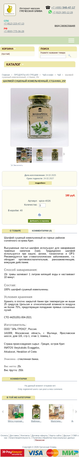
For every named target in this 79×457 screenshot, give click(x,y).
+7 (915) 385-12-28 (63, 12)
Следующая (64, 154)
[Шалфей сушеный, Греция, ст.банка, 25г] (24, 162)
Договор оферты (40, 435)
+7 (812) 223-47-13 (14, 23)
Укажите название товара (52, 53)
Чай (59, 75)
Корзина (7, 48)
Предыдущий (3, 411)
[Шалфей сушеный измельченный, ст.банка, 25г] (39, 162)
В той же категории (18, 397)
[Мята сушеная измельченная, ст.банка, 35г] (16, 419)
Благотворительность (19, 438)
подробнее (40, 183)
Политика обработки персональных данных (53, 438)
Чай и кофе (47, 75)
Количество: (30, 204)
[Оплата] (39, 456)
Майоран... (36, 421)
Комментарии (18, 379)
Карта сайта (55, 435)
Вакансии (39, 440)
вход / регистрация (65, 25)
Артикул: (32, 201)
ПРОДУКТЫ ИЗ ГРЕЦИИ (25, 75)
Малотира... (56, 421)
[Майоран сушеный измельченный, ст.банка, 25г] (36, 419)
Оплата (4, 435)
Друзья (66, 435)
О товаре (15, 231)
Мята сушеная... (16, 421)
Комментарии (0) (42, 231)
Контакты (25, 435)
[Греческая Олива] (10, 13)
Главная (6, 75)
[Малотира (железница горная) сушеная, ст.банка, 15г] (56, 419)
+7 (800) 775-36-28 (14, 31)
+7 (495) (63, 7)
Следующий (76, 411)
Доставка (14, 435)
